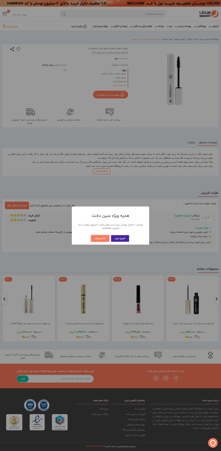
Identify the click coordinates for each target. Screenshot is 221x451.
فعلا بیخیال (100, 238)
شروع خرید (120, 238)
